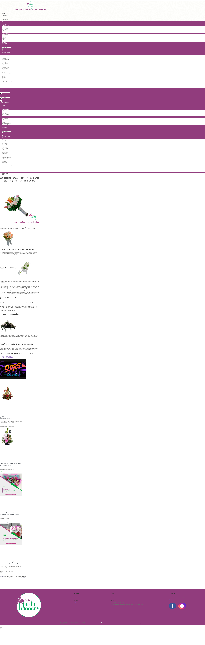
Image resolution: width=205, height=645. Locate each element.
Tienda (3, 21)
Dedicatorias (4, 43)
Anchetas (4, 42)
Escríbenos (170, 599)
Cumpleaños (4, 24)
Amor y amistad (6, 28)
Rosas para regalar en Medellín (8, 357)
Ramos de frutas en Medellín (7, 356)
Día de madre (5, 26)
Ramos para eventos (7, 39)
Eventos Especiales (5, 33)
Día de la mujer (6, 30)
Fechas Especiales (5, 25)
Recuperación (5, 41)
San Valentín (5, 32)
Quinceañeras (5, 34)
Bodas (4, 38)
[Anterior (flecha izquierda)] (0, 627)
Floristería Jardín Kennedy (6, 284)
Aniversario (5, 35)
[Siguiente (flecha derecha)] (1, 627)
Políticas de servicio (78, 602)
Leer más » (2, 424)
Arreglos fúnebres (5, 23)
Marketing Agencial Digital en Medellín (131, 623)
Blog (74, 596)
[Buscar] (2, 49)
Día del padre (5, 29)
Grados (4, 37)
